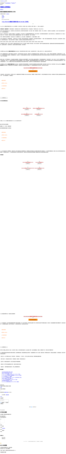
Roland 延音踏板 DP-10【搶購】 (7, 376)
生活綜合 (3, 428)
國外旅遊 (7, 394)
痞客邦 (5, 392)
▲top (1, 396)
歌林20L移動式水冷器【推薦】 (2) (7, 378)
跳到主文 (1, 9)
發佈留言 (2, 403)
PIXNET (26, 441)
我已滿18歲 (2, 452)
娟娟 (1, 387)
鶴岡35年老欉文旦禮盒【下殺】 (7, 373)
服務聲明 (41, 441)
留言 (7, 392)
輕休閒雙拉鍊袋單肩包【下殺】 (7, 380)
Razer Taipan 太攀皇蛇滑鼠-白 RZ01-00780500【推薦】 (10, 381)
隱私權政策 (38, 441)
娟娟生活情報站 (5, 7)
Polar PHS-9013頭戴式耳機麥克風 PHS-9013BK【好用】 (15, 21)
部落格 (3, 16)
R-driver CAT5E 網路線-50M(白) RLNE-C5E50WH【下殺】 (11, 374)
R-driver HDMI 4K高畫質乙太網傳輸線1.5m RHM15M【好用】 (12, 375)
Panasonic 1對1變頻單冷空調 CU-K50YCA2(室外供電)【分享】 (12, 377)
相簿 (3, 15)
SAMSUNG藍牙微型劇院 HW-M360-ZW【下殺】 (10, 379)
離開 (5, 452)
